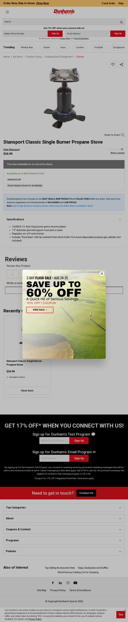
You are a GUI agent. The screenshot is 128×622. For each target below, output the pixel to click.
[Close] (101, 273)
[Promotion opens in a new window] (64, 314)
